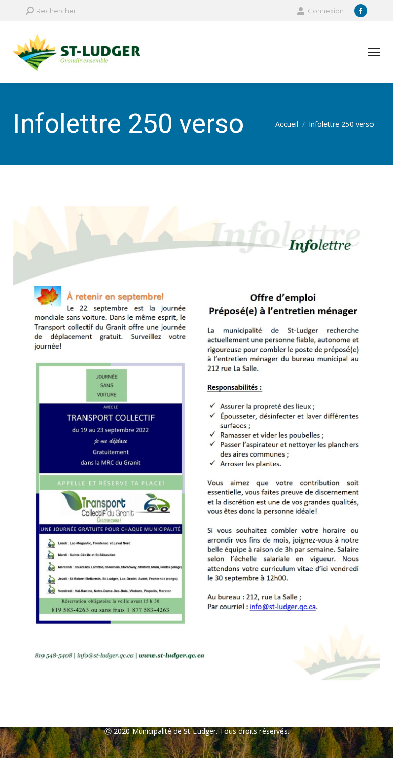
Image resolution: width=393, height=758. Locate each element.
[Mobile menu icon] (374, 52)
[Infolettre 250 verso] (196, 443)
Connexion (326, 11)
